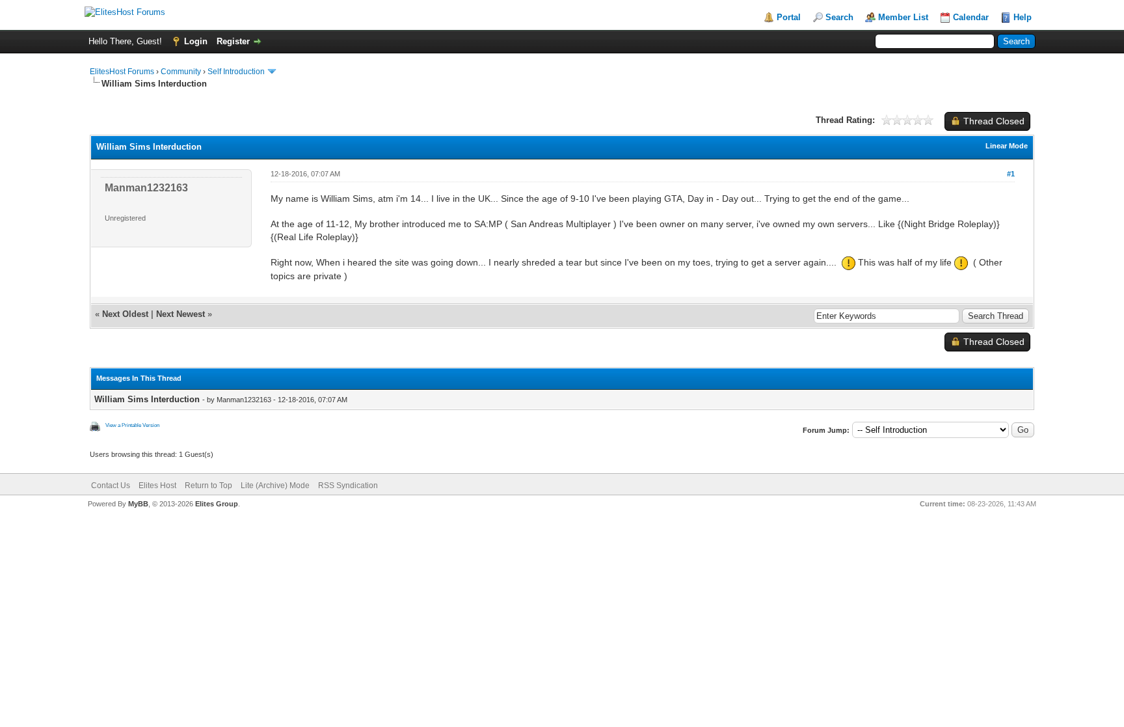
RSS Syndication (348, 485)
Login (195, 41)
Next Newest (180, 314)
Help (1022, 17)
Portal (789, 17)
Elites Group (216, 504)
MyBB (138, 504)
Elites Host (157, 485)
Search (839, 17)
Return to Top (208, 485)
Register (233, 41)
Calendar (971, 17)
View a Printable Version (132, 425)
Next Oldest (125, 314)
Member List (903, 17)
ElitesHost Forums (122, 71)
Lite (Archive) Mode (275, 485)
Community (181, 71)
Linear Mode (1006, 146)
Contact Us (110, 485)
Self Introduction (236, 71)
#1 (1011, 174)
